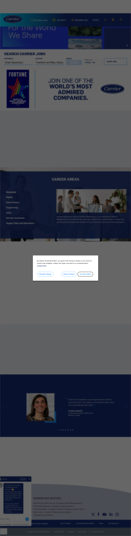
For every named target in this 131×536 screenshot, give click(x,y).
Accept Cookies (85, 274)
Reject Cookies (69, 274)
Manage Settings (45, 274)
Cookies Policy (41, 265)
